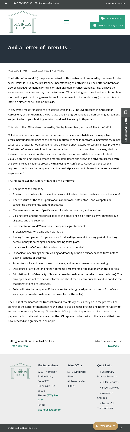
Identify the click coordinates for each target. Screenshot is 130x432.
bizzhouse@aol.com (48, 3)
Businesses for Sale (115, 3)
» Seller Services (109, 382)
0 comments (58, 71)
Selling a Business (40, 71)
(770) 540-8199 (24, 3)
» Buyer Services (109, 387)
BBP (27, 71)
